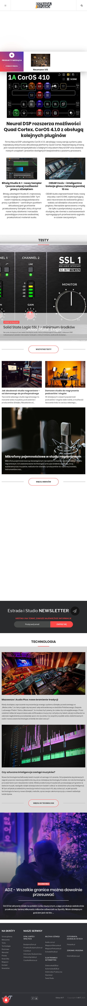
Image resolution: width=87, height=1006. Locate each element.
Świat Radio (49, 978)
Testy (43, 240)
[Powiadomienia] (6, 1000)
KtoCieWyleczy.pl (73, 956)
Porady (4, 956)
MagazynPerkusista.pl (53, 948)
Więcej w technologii (43, 803)
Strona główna (7, 936)
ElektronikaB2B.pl (51, 965)
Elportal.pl (48, 975)
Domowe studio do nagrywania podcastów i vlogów (62, 392)
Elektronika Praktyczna (53, 972)
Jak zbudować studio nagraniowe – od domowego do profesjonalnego (21, 392)
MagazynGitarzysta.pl (53, 945)
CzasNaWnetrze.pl (30, 960)
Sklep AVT (60, 998)
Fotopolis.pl (71, 944)
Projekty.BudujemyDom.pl (32, 948)
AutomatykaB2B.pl (52, 969)
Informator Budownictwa (32, 954)
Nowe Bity (5, 959)
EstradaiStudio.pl (51, 952)
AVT (79, 998)
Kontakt (4, 965)
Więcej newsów (43, 482)
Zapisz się (62, 624)
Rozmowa (5, 949)
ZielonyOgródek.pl (30, 957)
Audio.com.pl (50, 942)
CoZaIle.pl (27, 951)
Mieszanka (6, 940)
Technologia (43, 641)
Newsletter (6, 968)
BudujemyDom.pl (29, 944)
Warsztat (5, 952)
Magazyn (5, 962)
